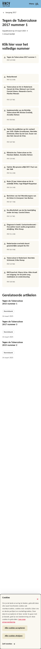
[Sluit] (37, 599)
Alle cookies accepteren (15, 628)
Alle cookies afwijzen (14, 636)
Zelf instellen (7, 644)
